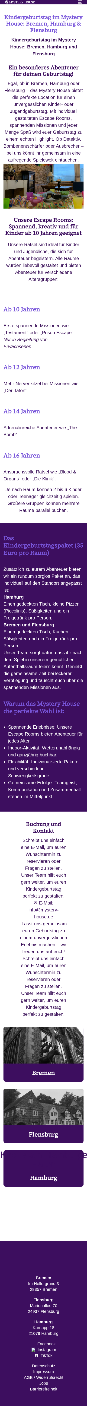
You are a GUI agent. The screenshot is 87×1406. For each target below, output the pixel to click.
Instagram (45, 1349)
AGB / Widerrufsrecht (43, 1377)
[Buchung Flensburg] (43, 1116)
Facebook (45, 1344)
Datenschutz (43, 1366)
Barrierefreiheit (43, 1389)
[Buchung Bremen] (43, 1054)
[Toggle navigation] (69, 2)
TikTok (45, 1355)
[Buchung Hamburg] (43, 1168)
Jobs (43, 1383)
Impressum (43, 1371)
